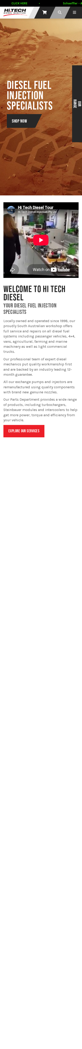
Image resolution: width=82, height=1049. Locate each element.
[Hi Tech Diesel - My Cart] (44, 12)
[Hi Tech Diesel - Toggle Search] (60, 12)
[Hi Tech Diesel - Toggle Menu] (74, 12)
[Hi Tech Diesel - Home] (15, 12)
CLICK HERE (19, 3)
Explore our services (23, 431)
